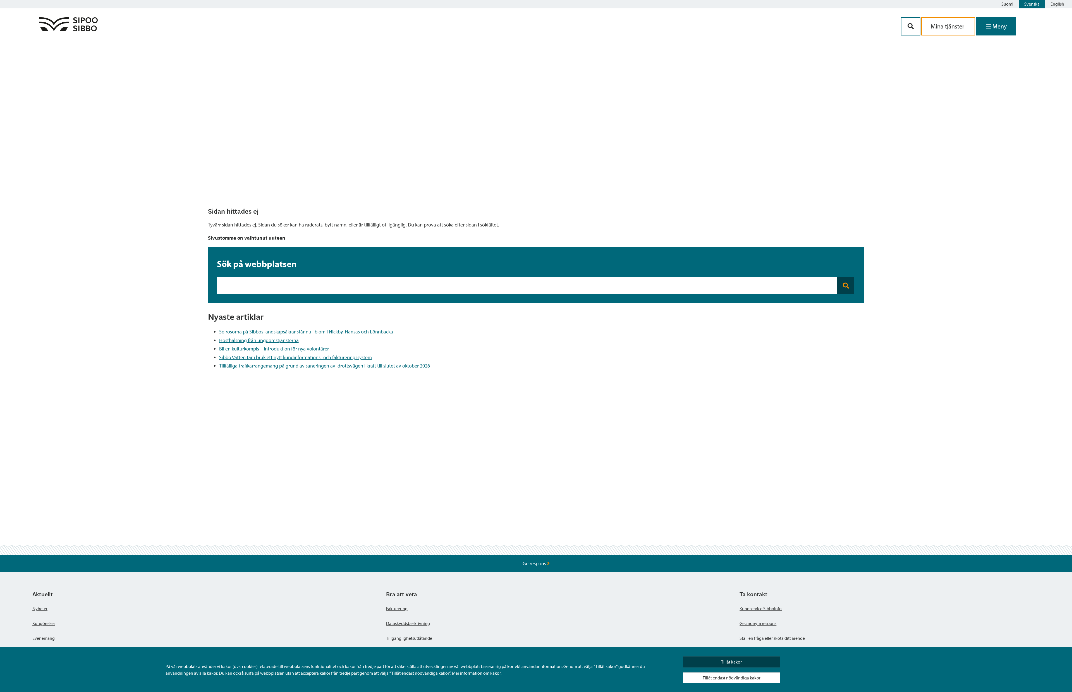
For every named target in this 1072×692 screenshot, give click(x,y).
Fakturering (397, 608)
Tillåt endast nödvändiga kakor (731, 678)
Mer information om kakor (476, 673)
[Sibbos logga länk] (68, 29)
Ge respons (535, 563)
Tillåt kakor (731, 662)
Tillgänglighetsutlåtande (409, 638)
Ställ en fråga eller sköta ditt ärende (772, 638)
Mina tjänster (948, 26)
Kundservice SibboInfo (761, 608)
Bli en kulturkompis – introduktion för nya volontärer (274, 348)
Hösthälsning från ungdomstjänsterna (259, 340)
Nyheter (39, 608)
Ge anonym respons (758, 623)
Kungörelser (43, 623)
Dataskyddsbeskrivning (408, 623)
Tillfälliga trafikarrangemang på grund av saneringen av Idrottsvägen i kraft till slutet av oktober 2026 (324, 365)
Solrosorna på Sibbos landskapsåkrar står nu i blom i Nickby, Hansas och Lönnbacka (306, 331)
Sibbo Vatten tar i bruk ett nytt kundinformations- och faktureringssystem (295, 357)
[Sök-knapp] (910, 26)
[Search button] (845, 285)
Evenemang (43, 638)
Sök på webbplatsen (257, 263)
